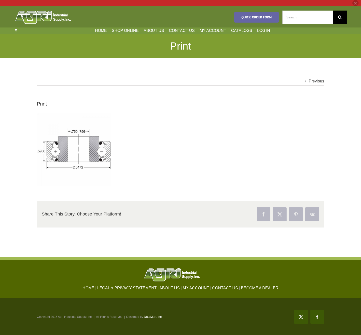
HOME (101, 30)
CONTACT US (182, 30)
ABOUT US (154, 30)
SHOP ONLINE (125, 30)
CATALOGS (241, 30)
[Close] (355, 3)
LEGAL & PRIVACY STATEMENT (127, 288)
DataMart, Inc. (153, 317)
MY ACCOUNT (213, 30)
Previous (316, 81)
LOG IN (263, 30)
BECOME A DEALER (259, 288)
